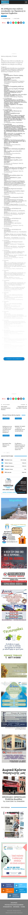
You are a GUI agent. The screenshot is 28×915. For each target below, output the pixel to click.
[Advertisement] (14, 39)
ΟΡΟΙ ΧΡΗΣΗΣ (14, 902)
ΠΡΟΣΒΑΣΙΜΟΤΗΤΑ (7, 906)
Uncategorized (4, 16)
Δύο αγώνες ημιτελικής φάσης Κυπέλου (5, 408)
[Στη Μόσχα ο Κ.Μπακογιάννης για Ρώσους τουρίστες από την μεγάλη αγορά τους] (20, 438)
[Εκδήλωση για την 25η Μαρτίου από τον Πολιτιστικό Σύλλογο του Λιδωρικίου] (8, 421)
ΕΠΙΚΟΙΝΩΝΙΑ (16, 906)
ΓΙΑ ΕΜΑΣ (23, 906)
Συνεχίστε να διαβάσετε (14, 358)
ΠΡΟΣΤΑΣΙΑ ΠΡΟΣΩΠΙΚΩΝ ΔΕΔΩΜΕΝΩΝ (14, 904)
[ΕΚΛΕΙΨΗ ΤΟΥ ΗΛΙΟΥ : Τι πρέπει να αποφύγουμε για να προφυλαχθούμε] (20, 421)
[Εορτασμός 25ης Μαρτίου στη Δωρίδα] (8, 438)
